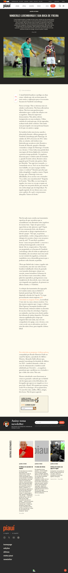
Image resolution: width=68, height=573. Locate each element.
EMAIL (63, 1)
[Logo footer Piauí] (34, 528)
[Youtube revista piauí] (14, 538)
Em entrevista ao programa (33, 352)
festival (39, 6)
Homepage (7, 544)
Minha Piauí (8, 555)
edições (17, 6)
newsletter (31, 6)
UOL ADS (40, 1)
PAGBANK (26, 1)
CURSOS (31, 1)
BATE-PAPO (57, 1)
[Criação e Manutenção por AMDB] (34, 570)
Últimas (6, 552)
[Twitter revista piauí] (9, 538)
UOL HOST (21, 1)
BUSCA (50, 1)
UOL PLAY (36, 1)
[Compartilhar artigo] (15, 99)
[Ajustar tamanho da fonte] (15, 96)
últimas (24, 6)
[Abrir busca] (60, 6)
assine (62, 422)
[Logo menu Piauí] (7, 6)
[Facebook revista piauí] (4, 538)
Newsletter (7, 559)
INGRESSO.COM (15, 1)
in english (6, 533)
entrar (47, 6)
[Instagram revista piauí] (18, 538)
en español (15, 533)
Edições (6, 548)
